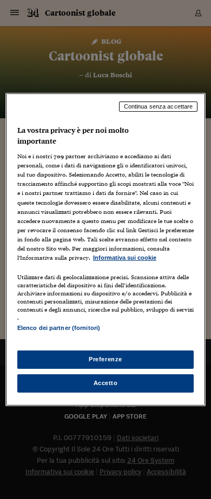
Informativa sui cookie (124, 257)
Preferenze (105, 359)
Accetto (106, 383)
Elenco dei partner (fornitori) (58, 328)
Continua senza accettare (158, 106)
